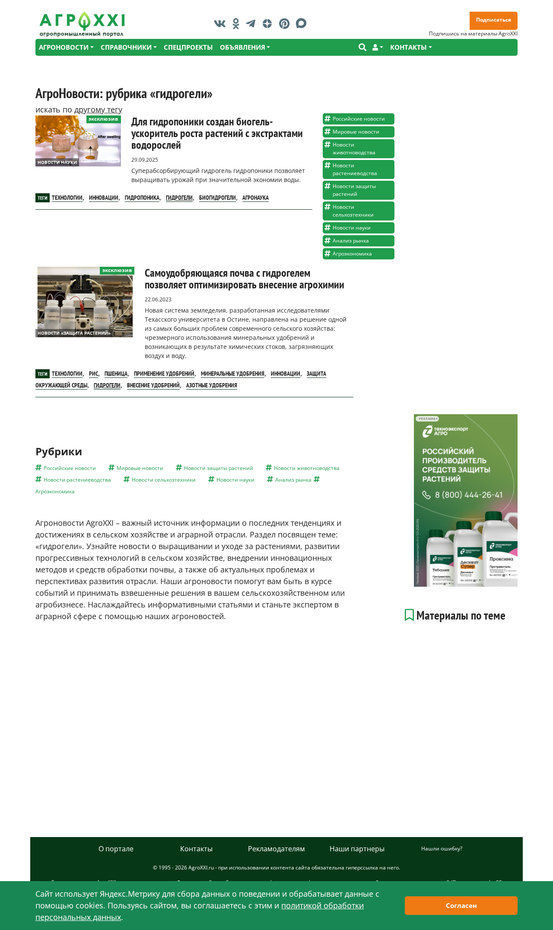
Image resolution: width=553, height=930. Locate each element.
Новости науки (57, 162)
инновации (103, 197)
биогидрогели (217, 197)
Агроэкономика (352, 253)
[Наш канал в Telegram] (253, 23)
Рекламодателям (276, 848)
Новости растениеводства (355, 169)
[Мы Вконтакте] (222, 23)
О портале (116, 848)
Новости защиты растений (354, 190)
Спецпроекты (188, 47)
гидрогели (179, 197)
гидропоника (142, 197)
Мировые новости (356, 131)
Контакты (196, 848)
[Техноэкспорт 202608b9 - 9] (466, 500)
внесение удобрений (153, 385)
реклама (427, 419)
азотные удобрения (211, 385)
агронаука (255, 197)
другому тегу (98, 109)
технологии (67, 197)
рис (93, 373)
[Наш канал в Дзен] (269, 23)
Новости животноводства (354, 148)
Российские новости (359, 118)
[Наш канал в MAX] (303, 23)
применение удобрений (164, 373)
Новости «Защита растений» (74, 333)
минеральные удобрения (232, 373)
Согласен (461, 905)
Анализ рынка (351, 240)
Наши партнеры (357, 848)
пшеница (116, 373)
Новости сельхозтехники (353, 210)
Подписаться (493, 19)
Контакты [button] (408, 47)
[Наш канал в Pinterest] (286, 23)
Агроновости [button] (64, 47)
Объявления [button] (242, 47)
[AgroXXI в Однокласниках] (238, 23)
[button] (378, 47)
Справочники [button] (126, 47)
